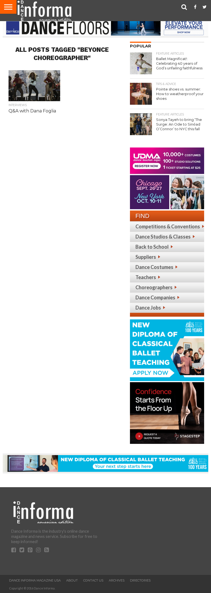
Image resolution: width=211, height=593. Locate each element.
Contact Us (93, 580)
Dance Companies (155, 297)
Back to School (152, 247)
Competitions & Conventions (167, 226)
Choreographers (154, 287)
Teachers (145, 277)
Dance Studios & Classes (163, 237)
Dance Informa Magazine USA (35, 580)
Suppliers (145, 257)
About (72, 580)
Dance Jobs (148, 308)
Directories (140, 580)
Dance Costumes (154, 267)
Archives (116, 580)
